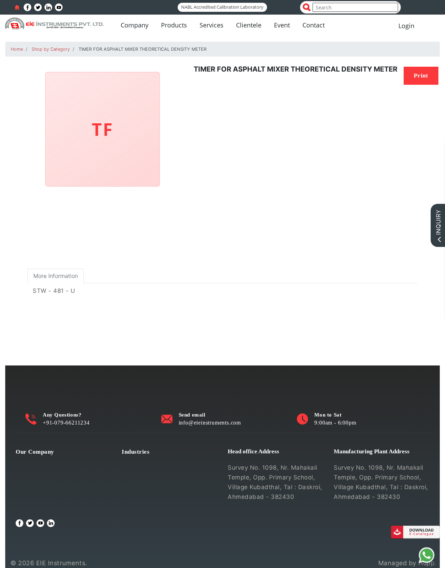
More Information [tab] (55, 275)
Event (282, 25)
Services (212, 25)
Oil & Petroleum (145, 485)
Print (421, 75)
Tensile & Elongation (151, 474)
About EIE (30, 463)
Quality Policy (35, 474)
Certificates (33, 485)
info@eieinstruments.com (210, 423)
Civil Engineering (146, 463)
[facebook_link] (27, 7)
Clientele (248, 25)
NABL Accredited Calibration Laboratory (222, 7)
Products (174, 25)
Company (134, 25)
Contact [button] (313, 25)
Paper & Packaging (149, 507)
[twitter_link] (38, 7)
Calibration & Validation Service (61, 496)
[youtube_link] (59, 7)
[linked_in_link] (48, 7)
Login (406, 26)
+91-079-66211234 (66, 423)
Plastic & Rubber (146, 496)
